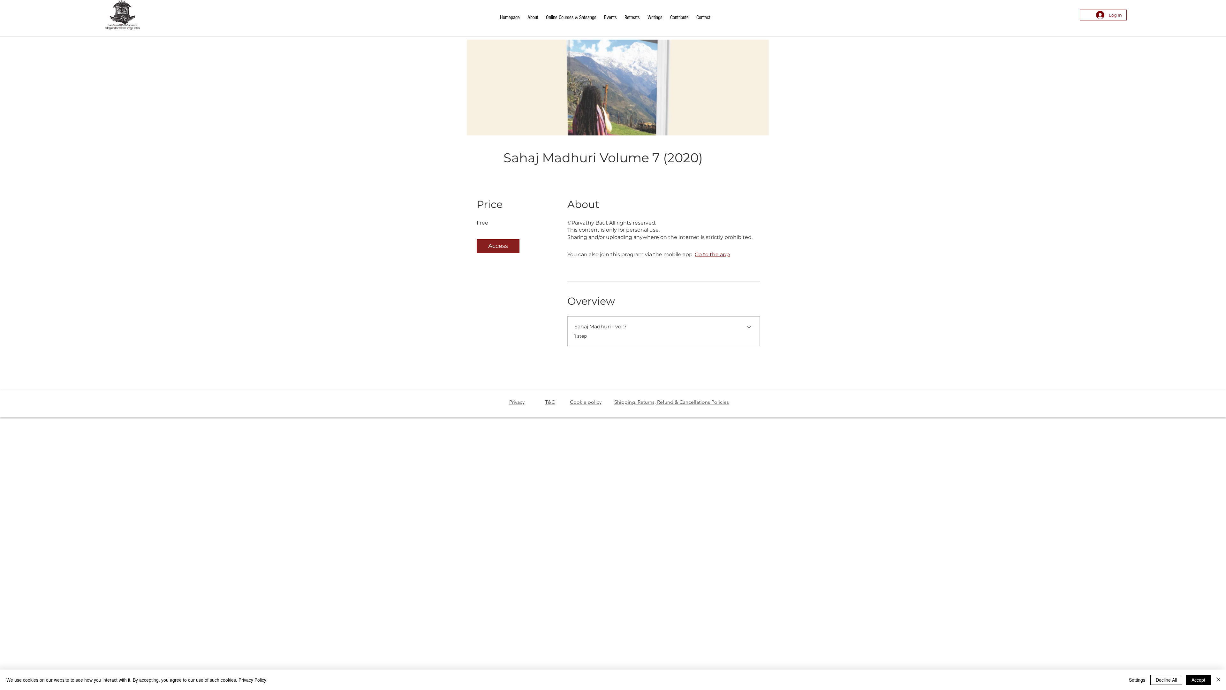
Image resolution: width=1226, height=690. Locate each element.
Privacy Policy (252, 680)
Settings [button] (1137, 680)
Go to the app (712, 254)
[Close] (1218, 680)
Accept (1198, 680)
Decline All (1166, 680)
